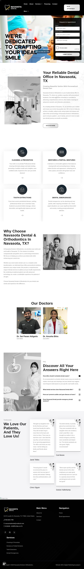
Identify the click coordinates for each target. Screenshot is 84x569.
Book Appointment (71, 7)
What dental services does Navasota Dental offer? (58, 389)
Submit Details (67, 54)
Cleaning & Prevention (13, 542)
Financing (47, 4)
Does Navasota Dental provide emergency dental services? (58, 400)
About (31, 4)
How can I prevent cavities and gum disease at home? (59, 394)
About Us (39, 513)
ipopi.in (78, 565)
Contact (54, 4)
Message (57, 37)
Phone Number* (59, 31)
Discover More (50, 125)
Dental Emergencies (12, 553)
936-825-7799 (9, 520)
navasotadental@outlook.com (14, 523)
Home (25, 4)
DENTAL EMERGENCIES (61, 198)
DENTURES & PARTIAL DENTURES (61, 160)
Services (38, 4)
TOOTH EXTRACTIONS (22, 198)
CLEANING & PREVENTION (22, 160)
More (25, 11)
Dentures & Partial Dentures (15, 546)
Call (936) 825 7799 (43, 51)
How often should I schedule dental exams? (56, 376)
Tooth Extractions (12, 549)
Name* (56, 25)
